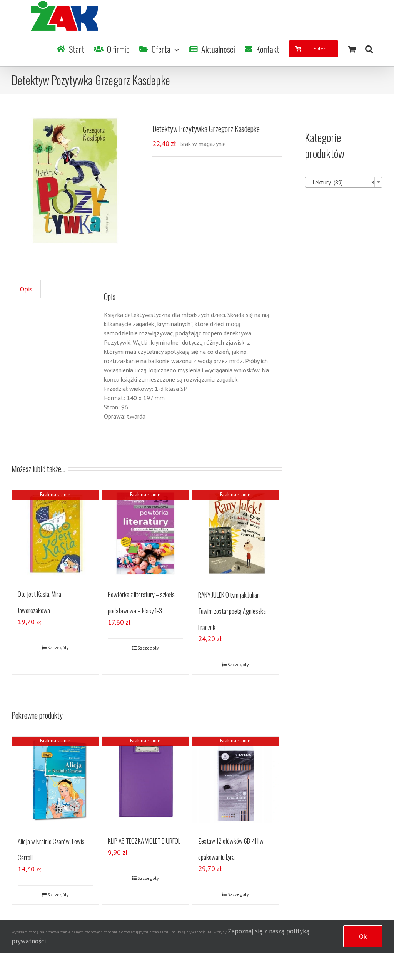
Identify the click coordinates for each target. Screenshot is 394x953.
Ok (363, 936)
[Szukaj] (369, 49)
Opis (26, 289)
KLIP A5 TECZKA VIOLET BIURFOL (144, 841)
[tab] (26, 289)
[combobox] (343, 182)
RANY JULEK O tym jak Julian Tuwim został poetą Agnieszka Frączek (232, 611)
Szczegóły (58, 647)
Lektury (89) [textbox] (341, 182)
